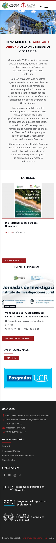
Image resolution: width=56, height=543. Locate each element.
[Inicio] (18, 5)
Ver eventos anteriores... (18, 339)
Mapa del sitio (8, 460)
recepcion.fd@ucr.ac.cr (16, 428)
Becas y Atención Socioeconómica (18, 455)
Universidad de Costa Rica (35, 538)
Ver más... (12, 358)
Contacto (6, 446)
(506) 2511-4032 (13, 424)
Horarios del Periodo (11, 451)
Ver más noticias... (14, 261)
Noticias (9, 232)
